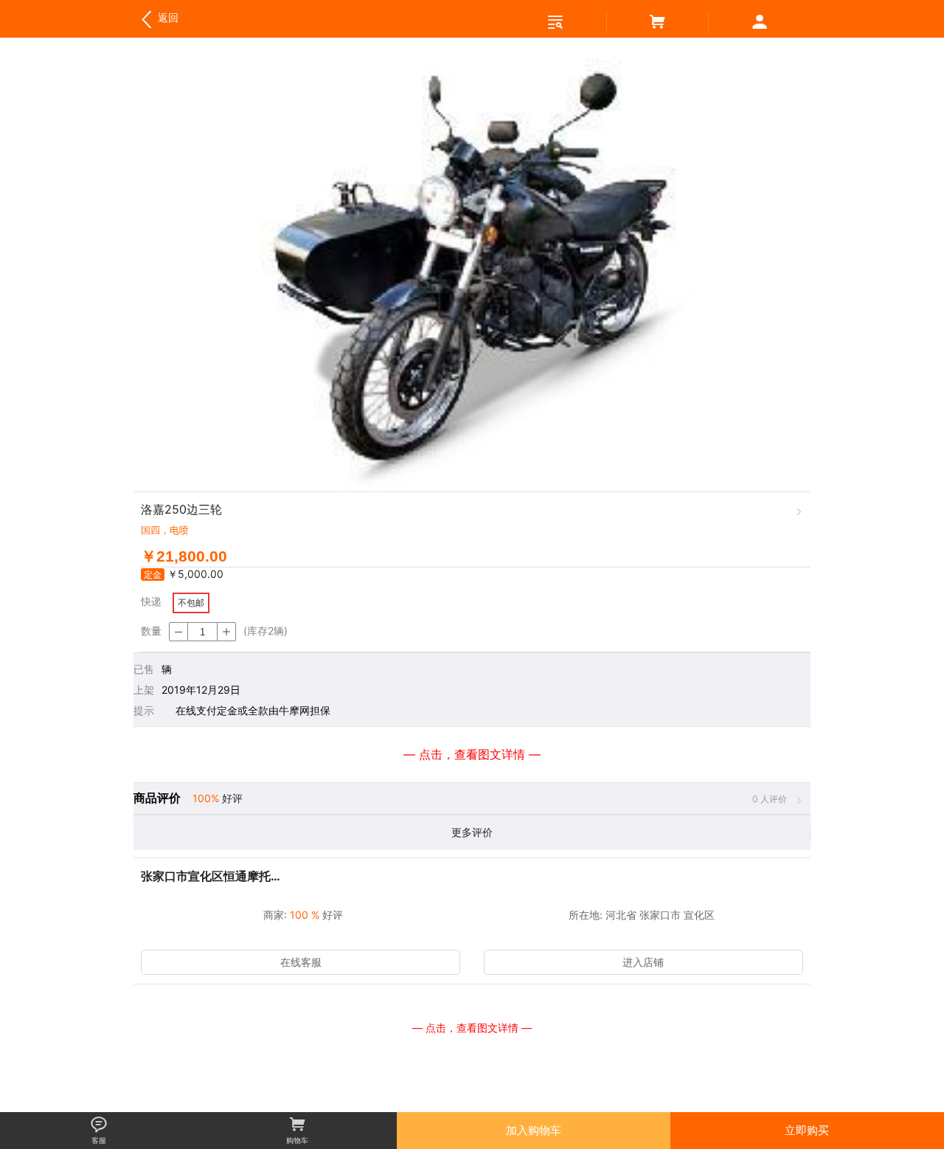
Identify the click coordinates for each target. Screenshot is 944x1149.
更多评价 (472, 832)
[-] (178, 631)
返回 (157, 17)
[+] (226, 631)
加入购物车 (533, 1130)
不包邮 (191, 602)
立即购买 (807, 1130)
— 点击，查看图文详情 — (472, 1027)
